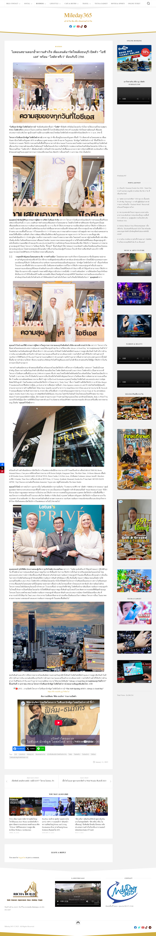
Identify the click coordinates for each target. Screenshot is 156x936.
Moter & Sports (118, 3)
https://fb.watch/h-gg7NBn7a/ (58, 691)
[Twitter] (74, 26)
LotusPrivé (22, 754)
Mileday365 (78, 14)
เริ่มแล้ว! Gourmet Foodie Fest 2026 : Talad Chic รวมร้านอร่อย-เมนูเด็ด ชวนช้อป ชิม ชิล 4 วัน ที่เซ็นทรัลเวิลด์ (134, 191)
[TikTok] (81, 26)
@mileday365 (121, 176)
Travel (85, 3)
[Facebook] (70, 26)
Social (27, 3)
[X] (2, 468)
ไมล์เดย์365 (85, 754)
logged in (22, 857)
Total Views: (121, 695)
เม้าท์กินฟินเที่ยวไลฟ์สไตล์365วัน (56, 754)
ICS (16, 754)
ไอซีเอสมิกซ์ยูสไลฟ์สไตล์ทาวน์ (19, 757)
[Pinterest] (2, 471)
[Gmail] (85, 26)
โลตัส (70, 754)
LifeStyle (54, 3)
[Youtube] (78, 26)
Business (40, 3)
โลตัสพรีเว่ (77, 754)
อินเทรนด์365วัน (40, 754)
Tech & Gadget (101, 3)
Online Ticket (134, 3)
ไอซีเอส (93, 754)
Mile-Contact (12, 3)
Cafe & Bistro (70, 3)
